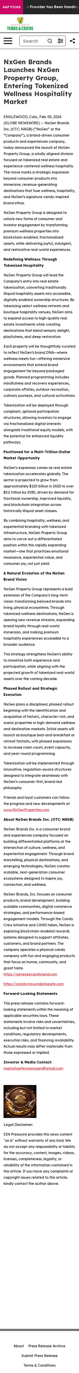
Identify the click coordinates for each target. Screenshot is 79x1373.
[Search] (50, 41)
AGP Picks (11, 7)
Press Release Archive (46, 1346)
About (19, 1346)
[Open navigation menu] (8, 40)
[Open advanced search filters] (60, 41)
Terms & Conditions (39, 1365)
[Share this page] (72, 40)
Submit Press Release (40, 1355)
